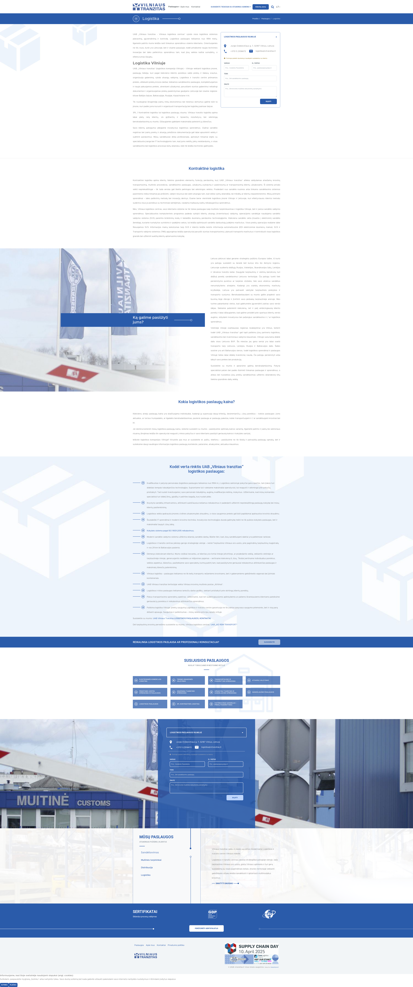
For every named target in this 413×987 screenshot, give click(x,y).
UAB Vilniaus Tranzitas (182, 618)
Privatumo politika (176, 945)
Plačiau (13, 985)
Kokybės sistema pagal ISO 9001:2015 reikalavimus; (170, 531)
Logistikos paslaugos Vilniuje (240, 37)
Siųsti (268, 101)
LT (277, 7)
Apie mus (184, 7)
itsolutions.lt (275, 967)
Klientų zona (260, 7)
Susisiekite (269, 642)
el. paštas (256, 63)
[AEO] (253, 914)
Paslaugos (139, 945)
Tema (226, 74)
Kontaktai (195, 7)
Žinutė (226, 84)
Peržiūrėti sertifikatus (206, 928)
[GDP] (197, 914)
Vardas (227, 63)
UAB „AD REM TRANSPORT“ (224, 625)
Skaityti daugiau (224, 883)
